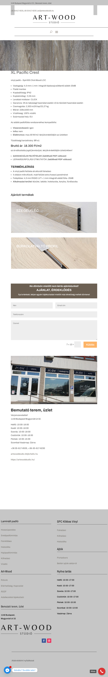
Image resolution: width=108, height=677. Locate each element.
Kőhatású (5, 558)
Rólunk (4, 580)
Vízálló (4, 564)
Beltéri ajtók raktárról (67, 563)
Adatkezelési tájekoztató (12, 597)
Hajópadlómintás (9, 553)
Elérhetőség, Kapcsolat (12, 586)
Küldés (90, 344)
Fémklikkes (6, 541)
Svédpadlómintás (9, 535)
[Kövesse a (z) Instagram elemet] (49, 641)
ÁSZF (3, 591)
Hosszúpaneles (8, 530)
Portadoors (62, 558)
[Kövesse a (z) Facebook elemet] (44, 641)
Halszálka (5, 547)
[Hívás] (101, 671)
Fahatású (61, 530)
